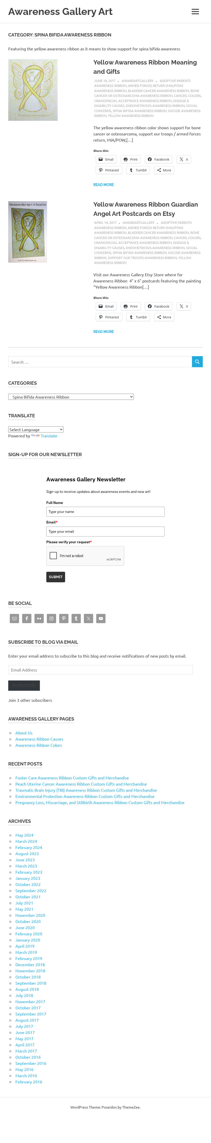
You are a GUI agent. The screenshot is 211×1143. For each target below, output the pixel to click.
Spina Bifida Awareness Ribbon (139, 110)
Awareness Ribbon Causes (39, 738)
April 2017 (24, 1044)
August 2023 (27, 853)
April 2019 (24, 945)
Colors (194, 95)
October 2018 (28, 976)
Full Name (54, 502)
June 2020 (25, 927)
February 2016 (28, 1081)
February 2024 (28, 847)
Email (52, 522)
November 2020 (30, 915)
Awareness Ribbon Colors (38, 745)
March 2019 (26, 952)
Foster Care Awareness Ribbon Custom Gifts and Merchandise (72, 777)
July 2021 (24, 902)
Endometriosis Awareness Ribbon (155, 105)
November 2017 (30, 1001)
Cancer (180, 95)
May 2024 (24, 834)
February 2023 (28, 871)
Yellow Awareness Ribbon (131, 115)
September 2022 (30, 890)
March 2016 (26, 1075)
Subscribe (24, 685)
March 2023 (26, 865)
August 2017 (27, 1019)
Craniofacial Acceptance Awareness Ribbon (133, 100)
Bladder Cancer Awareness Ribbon (158, 90)
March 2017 (26, 1050)
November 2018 (30, 970)
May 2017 (24, 1038)
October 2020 (28, 921)
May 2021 (24, 908)
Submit (56, 577)
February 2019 (28, 958)
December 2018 (30, 964)
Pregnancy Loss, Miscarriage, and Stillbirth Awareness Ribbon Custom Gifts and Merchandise (99, 802)
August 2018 (27, 989)
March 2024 (26, 841)
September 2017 (30, 1013)
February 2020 (28, 933)
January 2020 (27, 939)
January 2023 (27, 878)
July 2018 (24, 995)
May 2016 (24, 1069)
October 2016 (28, 1056)
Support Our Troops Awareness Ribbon (142, 257)
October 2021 (28, 896)
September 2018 (30, 982)
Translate (49, 435)
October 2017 (28, 1007)
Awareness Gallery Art (60, 11)
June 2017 (25, 1032)
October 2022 (28, 884)
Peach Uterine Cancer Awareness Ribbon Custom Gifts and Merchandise (81, 783)
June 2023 (25, 859)
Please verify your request (69, 542)
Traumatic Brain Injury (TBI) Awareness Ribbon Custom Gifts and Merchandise (86, 789)
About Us (23, 732)
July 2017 (24, 1026)
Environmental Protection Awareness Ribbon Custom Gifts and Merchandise (85, 796)
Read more (103, 185)
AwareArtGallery (138, 80)
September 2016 (30, 1063)
